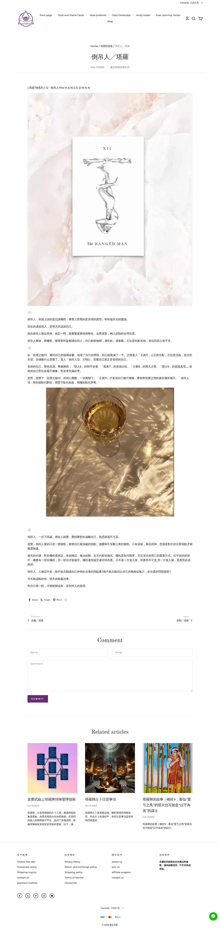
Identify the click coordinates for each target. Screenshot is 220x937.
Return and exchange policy (81, 866)
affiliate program (121, 872)
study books (143, 15)
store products (98, 15)
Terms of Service (74, 877)
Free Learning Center (168, 15)
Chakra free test (26, 861)
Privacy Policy (72, 861)
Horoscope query (27, 866)
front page (46, 15)
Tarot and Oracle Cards (71, 15)
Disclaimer (71, 882)
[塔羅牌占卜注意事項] (110, 768)
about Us (117, 861)
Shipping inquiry (26, 872)
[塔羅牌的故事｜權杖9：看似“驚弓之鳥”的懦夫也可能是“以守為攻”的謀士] (167, 768)
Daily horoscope (121, 15)
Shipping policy (73, 872)
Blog (110, 21)
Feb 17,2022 (148, 817)
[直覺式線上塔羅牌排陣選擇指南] (52, 768)
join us (116, 866)
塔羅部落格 (107, 46)
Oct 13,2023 (33, 805)
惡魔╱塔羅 (37, 620)
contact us (23, 877)
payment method (27, 882)
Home (94, 46)
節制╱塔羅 (183, 620)
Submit (37, 698)
